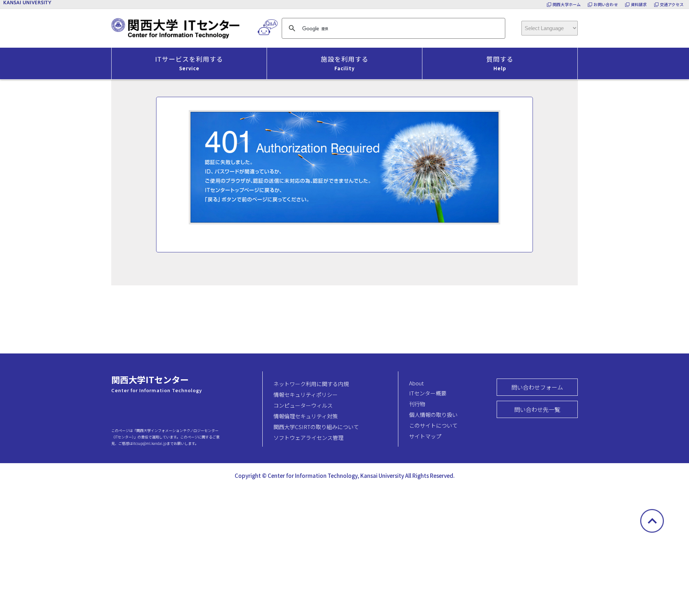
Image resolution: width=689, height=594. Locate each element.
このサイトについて (433, 425)
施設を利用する (345, 63)
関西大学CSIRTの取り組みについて (316, 427)
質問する (500, 63)
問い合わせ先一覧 (537, 409)
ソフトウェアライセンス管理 (308, 437)
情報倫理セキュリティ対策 (305, 416)
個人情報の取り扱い (433, 414)
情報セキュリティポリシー (305, 394)
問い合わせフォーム (537, 387)
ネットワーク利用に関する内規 (311, 384)
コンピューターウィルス (303, 405)
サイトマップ (425, 436)
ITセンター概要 (427, 393)
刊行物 (417, 404)
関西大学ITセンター (150, 379)
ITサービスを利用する (189, 63)
